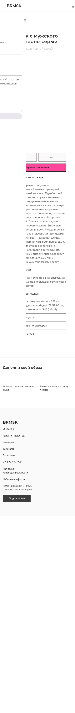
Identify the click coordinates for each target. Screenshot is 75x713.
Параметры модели (26, 293)
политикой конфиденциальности (26, 544)
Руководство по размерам (30, 325)
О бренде (8, 428)
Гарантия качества (13, 435)
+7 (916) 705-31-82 (19, 624)
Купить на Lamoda (37, 167)
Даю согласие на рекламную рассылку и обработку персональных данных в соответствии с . (37, 540)
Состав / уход (22, 269)
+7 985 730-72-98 (12, 462)
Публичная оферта (14, 479)
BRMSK (14, 5)
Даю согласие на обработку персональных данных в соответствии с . (35, 681)
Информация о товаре (29, 177)
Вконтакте (9, 455)
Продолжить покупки (43, 121)
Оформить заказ (43, 111)
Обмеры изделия (25, 317)
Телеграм (8, 449)
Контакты (8, 442)
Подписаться (17, 498)
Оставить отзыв (24, 333)
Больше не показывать (20, 632)
